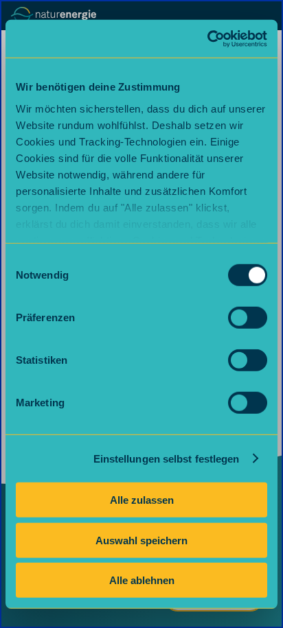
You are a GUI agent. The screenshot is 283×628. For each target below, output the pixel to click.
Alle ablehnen (141, 580)
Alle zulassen (142, 500)
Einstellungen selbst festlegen (166, 458)
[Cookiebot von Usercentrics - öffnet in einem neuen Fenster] (207, 38)
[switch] (247, 318)
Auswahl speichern (141, 540)
